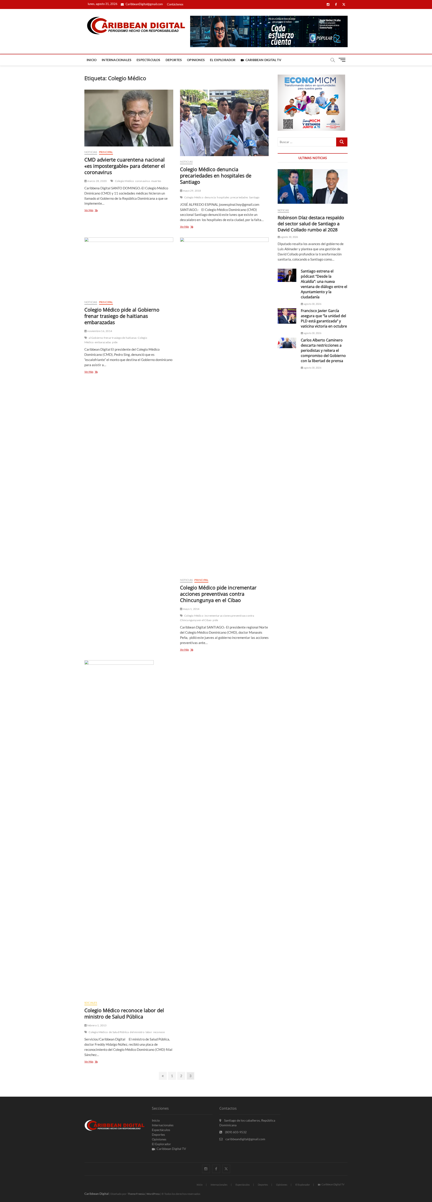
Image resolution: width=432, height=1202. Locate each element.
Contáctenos (175, 4)
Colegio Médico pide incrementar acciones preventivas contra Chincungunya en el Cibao (218, 593)
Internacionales (116, 60)
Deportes (174, 60)
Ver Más (97, 210)
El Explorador (223, 60)
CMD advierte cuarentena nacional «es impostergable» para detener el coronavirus (124, 165)
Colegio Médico (124, 181)
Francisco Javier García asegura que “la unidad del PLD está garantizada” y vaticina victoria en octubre (324, 318)
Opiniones (196, 60)
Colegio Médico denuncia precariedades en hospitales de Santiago (215, 175)
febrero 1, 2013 (96, 1025)
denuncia (210, 197)
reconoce (159, 1032)
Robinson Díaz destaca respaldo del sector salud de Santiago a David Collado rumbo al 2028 (311, 224)
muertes (156, 181)
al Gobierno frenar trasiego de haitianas (113, 337)
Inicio (92, 60)
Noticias (90, 152)
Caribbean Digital (96, 1193)
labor (149, 1032)
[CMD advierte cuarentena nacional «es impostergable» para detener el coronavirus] (128, 118)
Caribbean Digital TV (263, 60)
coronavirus (142, 181)
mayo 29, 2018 (191, 190)
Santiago (254, 197)
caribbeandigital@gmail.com (245, 1139)
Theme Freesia (136, 1193)
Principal (106, 152)
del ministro (137, 1032)
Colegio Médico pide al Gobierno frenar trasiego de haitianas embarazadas (121, 315)
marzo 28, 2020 (97, 181)
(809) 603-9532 (235, 1132)
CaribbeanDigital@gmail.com (144, 4)
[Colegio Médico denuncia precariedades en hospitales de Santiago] (224, 123)
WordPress (153, 1193)
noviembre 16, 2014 (99, 331)
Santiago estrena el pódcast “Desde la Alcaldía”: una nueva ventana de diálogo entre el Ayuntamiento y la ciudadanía (324, 284)
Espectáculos (148, 60)
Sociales (90, 1002)
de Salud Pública (119, 1032)
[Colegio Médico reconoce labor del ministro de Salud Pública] (128, 828)
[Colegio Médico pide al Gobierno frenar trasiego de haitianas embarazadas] (128, 267)
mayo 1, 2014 (191, 609)
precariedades (239, 197)
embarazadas (103, 342)
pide (114, 342)
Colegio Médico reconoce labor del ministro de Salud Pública (124, 1013)
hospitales (223, 197)
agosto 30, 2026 (289, 236)
